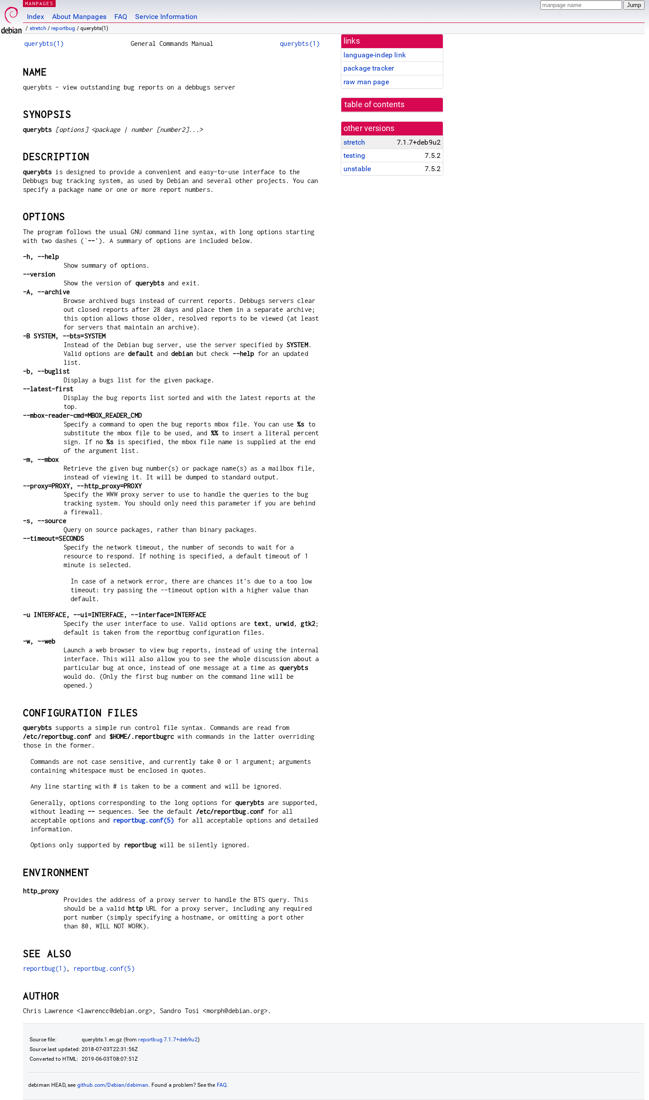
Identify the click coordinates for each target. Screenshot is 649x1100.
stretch (38, 28)
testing (354, 155)
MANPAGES (39, 3)
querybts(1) (44, 43)
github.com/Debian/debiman (113, 1085)
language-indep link (374, 55)
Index (35, 16)
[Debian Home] (11, 18)
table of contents (374, 104)
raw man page (366, 82)
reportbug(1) (44, 968)
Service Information (166, 16)
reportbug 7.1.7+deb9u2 (167, 1039)
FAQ (120, 16)
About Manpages (79, 16)
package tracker (368, 68)
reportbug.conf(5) (143, 820)
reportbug (63, 28)
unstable (357, 169)
